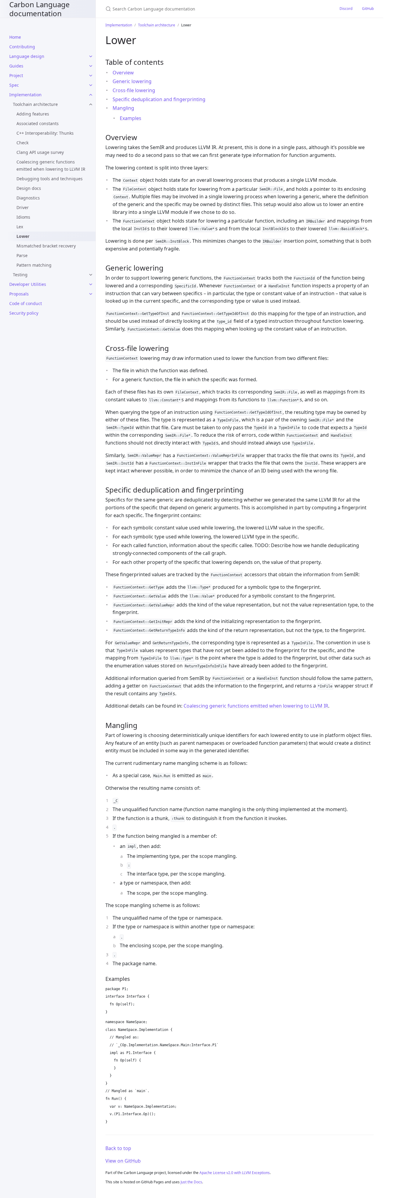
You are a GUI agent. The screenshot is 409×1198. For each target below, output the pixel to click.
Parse (22, 255)
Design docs (28, 188)
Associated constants (37, 123)
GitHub (368, 8)
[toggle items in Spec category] (91, 85)
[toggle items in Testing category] (91, 275)
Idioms (23, 217)
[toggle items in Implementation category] (91, 95)
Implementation (118, 25)
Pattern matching (33, 265)
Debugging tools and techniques (49, 178)
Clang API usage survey (40, 152)
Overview (123, 72)
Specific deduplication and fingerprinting (159, 99)
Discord (346, 8)
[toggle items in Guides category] (91, 66)
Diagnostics (28, 198)
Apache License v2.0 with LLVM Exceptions (234, 1172)
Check (22, 142)
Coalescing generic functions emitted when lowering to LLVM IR (50, 165)
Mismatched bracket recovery (46, 246)
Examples (130, 118)
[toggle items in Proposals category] (91, 294)
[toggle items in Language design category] (91, 56)
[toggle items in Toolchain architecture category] (91, 104)
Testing (20, 274)
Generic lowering (132, 81)
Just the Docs (191, 1182)
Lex (19, 226)
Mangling (123, 108)
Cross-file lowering (134, 90)
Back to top (118, 1148)
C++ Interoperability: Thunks (45, 133)
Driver (22, 207)
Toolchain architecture (35, 104)
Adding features (32, 114)
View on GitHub (123, 1161)
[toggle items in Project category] (91, 75)
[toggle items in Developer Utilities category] (91, 284)
